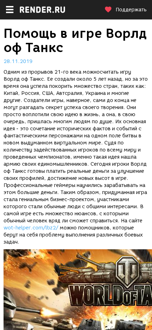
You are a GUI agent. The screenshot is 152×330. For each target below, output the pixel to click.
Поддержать (131, 10)
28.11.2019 (18, 61)
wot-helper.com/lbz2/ (31, 228)
